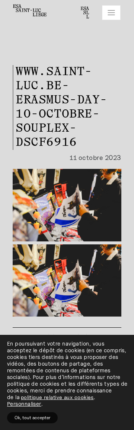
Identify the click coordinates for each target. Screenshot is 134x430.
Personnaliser (24, 404)
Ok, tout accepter (32, 417)
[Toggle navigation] (111, 12)
